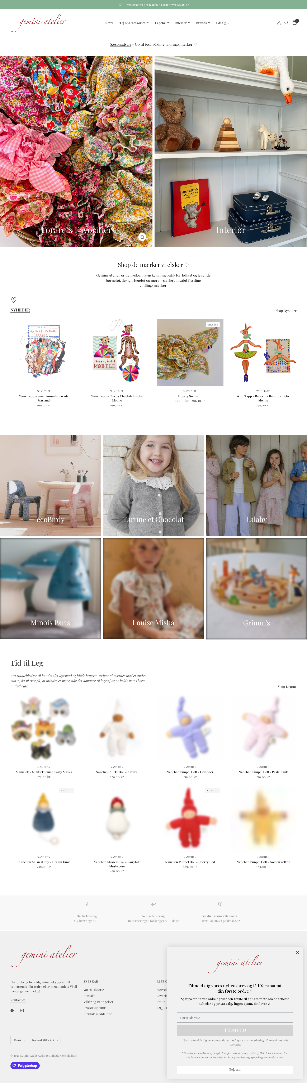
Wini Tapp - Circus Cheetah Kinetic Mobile (117, 398)
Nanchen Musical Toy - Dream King (44, 862)
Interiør (181, 23)
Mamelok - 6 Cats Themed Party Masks (44, 772)
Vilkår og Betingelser (99, 1002)
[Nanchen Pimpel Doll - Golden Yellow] (263, 818)
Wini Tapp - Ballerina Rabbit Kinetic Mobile (263, 398)
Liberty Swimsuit (190, 396)
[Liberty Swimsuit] (190, 352)
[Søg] (286, 22)
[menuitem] (109, 22)
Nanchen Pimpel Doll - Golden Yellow (263, 862)
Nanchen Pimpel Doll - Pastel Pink (263, 772)
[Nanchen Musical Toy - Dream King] (43, 818)
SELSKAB (91, 981)
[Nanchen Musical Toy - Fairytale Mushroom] (117, 818)
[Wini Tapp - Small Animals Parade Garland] (43, 352)
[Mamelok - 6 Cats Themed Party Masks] (43, 728)
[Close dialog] (297, 952)
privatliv (235, 1044)
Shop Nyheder (286, 311)
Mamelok (44, 767)
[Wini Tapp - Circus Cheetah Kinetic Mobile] (117, 352)
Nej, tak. (234, 1069)
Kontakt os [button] (18, 1000)
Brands (201, 23)
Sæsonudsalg (120, 44)
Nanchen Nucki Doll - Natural (117, 772)
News (109, 23)
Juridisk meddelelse (98, 1014)
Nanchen (116, 767)
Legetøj (160, 23)
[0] (294, 22)
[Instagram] (25, 1010)
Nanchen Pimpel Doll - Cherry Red (190, 862)
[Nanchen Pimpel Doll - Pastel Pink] (263, 728)
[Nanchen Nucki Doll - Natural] (117, 728)
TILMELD (235, 1030)
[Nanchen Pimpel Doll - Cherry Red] (190, 818)
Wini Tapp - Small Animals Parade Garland (44, 398)
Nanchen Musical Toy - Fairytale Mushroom (117, 864)
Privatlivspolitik (95, 1008)
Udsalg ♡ (223, 23)
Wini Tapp (44, 391)
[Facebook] (15, 1010)
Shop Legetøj (287, 686)
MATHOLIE (190, 391)
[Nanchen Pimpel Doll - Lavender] (190, 728)
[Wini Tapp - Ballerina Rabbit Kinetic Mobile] (263, 352)
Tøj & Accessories (132, 23)
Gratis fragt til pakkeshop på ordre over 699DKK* (157, 4)
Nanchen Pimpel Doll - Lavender (190, 772)
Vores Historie (94, 990)
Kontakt (89, 996)
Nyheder (20, 309)
